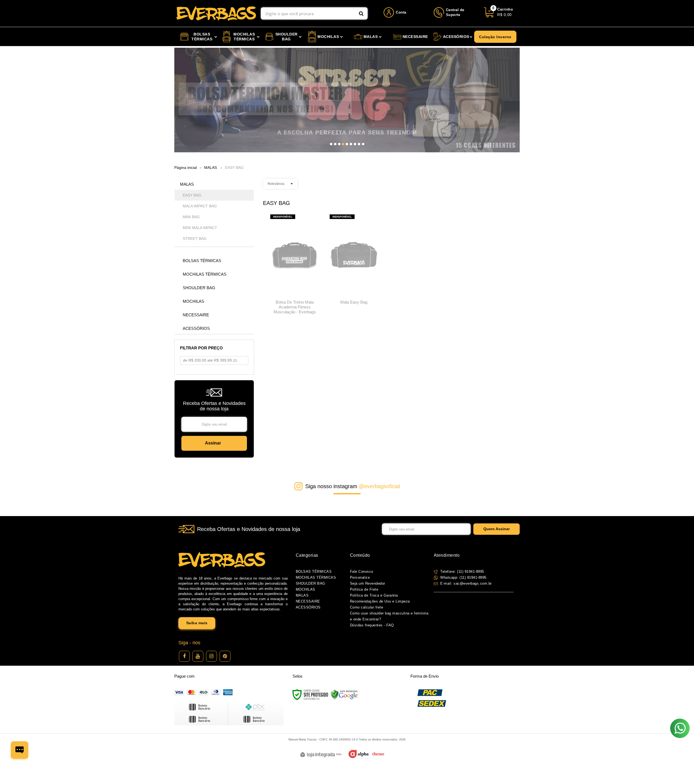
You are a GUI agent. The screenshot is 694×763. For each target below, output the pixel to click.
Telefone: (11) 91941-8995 (461, 571)
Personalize (360, 577)
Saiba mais (197, 623)
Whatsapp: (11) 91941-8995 (463, 577)
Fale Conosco (361, 571)
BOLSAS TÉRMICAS (314, 571)
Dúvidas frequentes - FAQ (372, 625)
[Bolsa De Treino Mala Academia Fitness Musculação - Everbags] (295, 266)
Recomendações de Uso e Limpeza (380, 601)
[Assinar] (214, 443)
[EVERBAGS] (216, 13)
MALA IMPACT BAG (200, 206)
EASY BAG (192, 195)
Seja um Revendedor (367, 583)
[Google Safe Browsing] (344, 694)
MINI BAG (191, 217)
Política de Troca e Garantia (374, 595)
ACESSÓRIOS (308, 607)
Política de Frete (364, 589)
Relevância (276, 184)
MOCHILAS (305, 589)
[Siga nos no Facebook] (184, 656)
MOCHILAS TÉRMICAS (316, 577)
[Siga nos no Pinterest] (225, 656)
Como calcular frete (366, 607)
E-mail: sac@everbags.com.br (465, 583)
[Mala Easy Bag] (354, 261)
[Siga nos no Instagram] (211, 656)
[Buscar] (361, 13)
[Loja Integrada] (320, 755)
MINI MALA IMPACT (200, 228)
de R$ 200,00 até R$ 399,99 (210, 360)
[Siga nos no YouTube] (197, 656)
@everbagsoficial (379, 486)
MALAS (210, 167)
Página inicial (185, 167)
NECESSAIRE (308, 601)
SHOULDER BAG (310, 583)
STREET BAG (195, 238)
